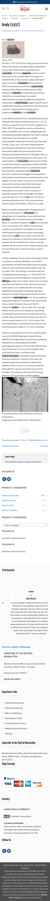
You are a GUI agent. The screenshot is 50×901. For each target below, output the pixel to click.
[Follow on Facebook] (4, 479)
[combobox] (25, 525)
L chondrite (7, 73)
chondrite (31, 112)
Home (4, 16)
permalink (43, 440)
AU (27, 197)
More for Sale (8, 505)
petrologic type (20, 297)
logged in (20, 461)
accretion (6, 219)
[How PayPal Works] (22, 782)
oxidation (17, 112)
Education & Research (18, 16)
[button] (3, 8)
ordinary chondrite (10, 355)
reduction (16, 93)
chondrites (23, 83)
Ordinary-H (25, 18)
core (17, 235)
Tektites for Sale (9, 500)
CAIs (32, 222)
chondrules (29, 212)
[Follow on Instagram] (9, 479)
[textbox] (24, 525)
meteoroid (35, 170)
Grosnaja (44, 446)
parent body (37, 86)
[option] (25, 608)
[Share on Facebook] (23, 431)
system (15, 307)
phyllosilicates (21, 102)
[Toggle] (46, 495)
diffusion (6, 281)
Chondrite (14, 18)
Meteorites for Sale (10, 495)
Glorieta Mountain (10, 446)
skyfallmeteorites (36, 31)
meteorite (26, 73)
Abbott (35, 203)
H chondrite (23, 161)
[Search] (8, 8)
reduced (10, 39)
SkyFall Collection (10, 510)
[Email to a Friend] (27, 431)
